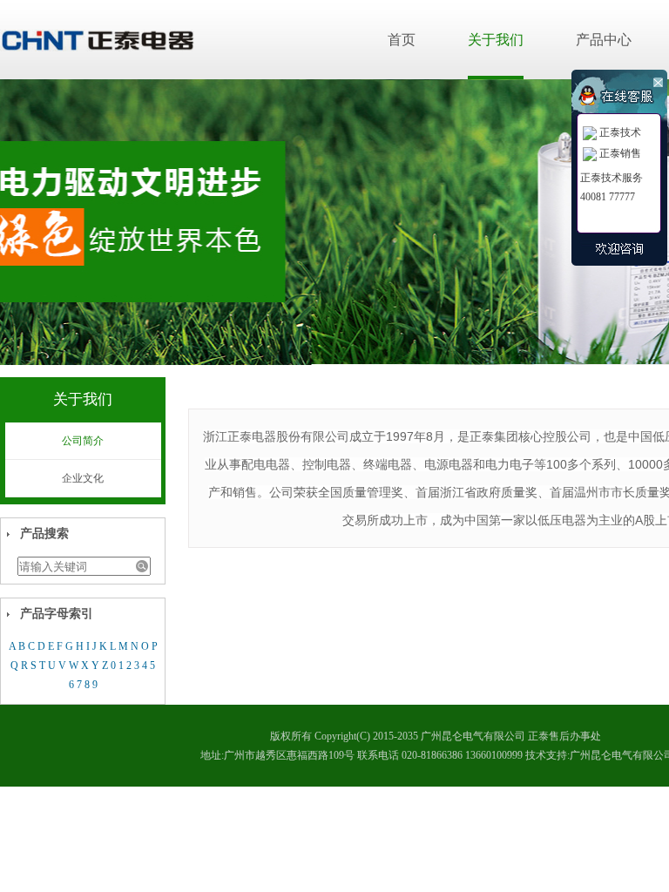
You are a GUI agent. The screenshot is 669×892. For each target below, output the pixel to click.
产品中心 (604, 39)
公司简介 (83, 441)
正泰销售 (620, 153)
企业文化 (83, 478)
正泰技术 (620, 132)
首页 (402, 39)
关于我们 (496, 39)
